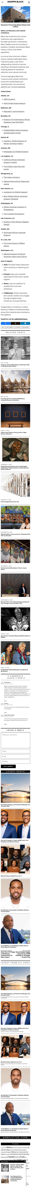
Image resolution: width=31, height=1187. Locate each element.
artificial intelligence (6, 1150)
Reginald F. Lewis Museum (14, 111)
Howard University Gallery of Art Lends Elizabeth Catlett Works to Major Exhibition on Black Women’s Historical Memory (15, 468)
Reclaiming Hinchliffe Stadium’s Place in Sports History (14, 568)
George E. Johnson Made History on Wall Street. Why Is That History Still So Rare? (15, 365)
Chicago (8, 1152)
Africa (9, 1147)
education (26, 1154)
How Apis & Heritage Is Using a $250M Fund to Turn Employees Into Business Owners (14, 841)
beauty (16, 1150)
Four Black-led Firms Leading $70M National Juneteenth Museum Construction (13, 399)
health (19, 1160)
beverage (3, 1152)
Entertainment (4, 1157)
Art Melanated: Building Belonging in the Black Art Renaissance (14, 670)
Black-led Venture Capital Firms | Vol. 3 (11, 876)
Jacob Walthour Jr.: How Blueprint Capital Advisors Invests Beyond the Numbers (14, 946)
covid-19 (20, 1154)
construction (7, 1154)
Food (22, 1157)
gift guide (7, 1160)
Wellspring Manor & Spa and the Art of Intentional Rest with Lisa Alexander (15, 535)
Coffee (17, 1152)
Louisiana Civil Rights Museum (15, 192)
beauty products (23, 1150)
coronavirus (14, 1154)
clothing (12, 1152)
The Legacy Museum (12, 177)
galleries (10, 327)
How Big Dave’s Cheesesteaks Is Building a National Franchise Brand (15, 910)
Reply (5, 701)
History (17, 327)
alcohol (14, 1147)
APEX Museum (9, 99)
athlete (13, 1150)
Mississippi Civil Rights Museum (16, 152)
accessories (3, 1147)
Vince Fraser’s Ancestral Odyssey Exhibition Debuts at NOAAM (15, 636)
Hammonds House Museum (14, 103)
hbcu (15, 1160)
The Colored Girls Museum (14, 214)
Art (3, 327)
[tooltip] (6, 323)
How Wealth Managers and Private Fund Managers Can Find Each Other (15, 805)
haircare (11, 1160)
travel (27, 1168)
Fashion (11, 1157)
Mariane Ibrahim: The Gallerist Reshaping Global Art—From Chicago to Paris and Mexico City (15, 602)
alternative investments (22, 1147)
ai (12, 1147)
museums (26, 327)
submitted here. (21, 319)
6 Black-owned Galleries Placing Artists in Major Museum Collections (14, 433)
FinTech (17, 1157)
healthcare (25, 1160)
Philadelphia (26, 1162)
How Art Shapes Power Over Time (10, 501)
